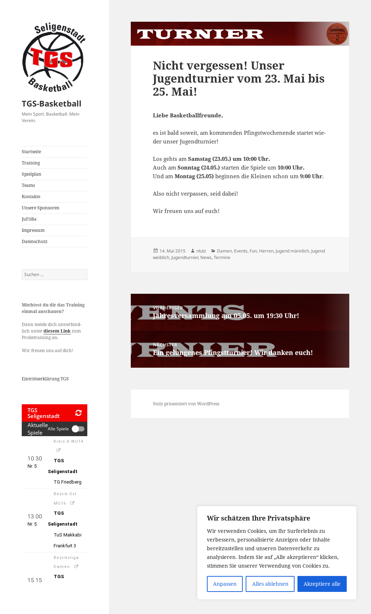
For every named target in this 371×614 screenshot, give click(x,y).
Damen (224, 251)
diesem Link (57, 331)
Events (240, 251)
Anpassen (225, 583)
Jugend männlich (292, 251)
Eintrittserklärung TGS (45, 379)
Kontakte (31, 196)
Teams (28, 185)
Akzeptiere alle (322, 583)
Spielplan (31, 174)
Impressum (33, 230)
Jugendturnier (184, 257)
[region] (277, 553)
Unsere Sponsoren (40, 208)
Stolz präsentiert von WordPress (186, 404)
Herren (266, 251)
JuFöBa (29, 219)
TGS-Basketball (52, 103)
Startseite (31, 152)
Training (31, 163)
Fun (253, 251)
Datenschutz (34, 241)
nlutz (201, 251)
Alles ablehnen (270, 583)
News (206, 257)
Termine (222, 257)
